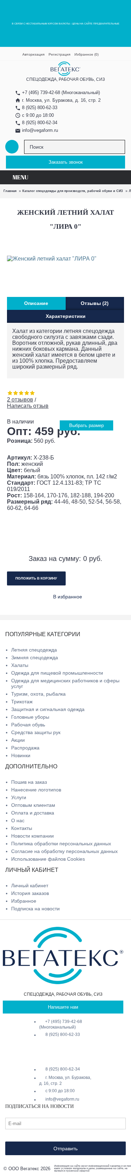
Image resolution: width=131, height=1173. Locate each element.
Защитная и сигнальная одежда (48, 709)
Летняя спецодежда (34, 650)
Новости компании (32, 836)
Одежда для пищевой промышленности (57, 673)
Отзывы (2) (95, 303)
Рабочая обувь (28, 724)
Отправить (65, 1148)
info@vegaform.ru (40, 130)
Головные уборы (30, 717)
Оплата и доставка (32, 813)
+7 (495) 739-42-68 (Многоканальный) (60, 1024)
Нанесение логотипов (36, 789)
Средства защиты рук (35, 732)
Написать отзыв (28, 406)
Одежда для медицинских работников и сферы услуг (65, 683)
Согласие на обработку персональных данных (64, 851)
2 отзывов (20, 400)
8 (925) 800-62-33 (39, 107)
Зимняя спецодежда (34, 657)
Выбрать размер (86, 425)
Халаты (19, 665)
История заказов (30, 893)
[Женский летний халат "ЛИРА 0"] (57, 259)
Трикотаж (21, 701)
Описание (36, 303)
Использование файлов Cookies (48, 859)
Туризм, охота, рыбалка (38, 694)
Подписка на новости (35, 908)
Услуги (18, 797)
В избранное (67, 596)
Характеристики (66, 316)
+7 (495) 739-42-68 (41, 92)
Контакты (21, 828)
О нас (17, 820)
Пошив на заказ (29, 782)
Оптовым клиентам (33, 805)
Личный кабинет (29, 885)
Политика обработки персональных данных (61, 843)
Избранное (23, 901)
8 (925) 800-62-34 (39, 122)
